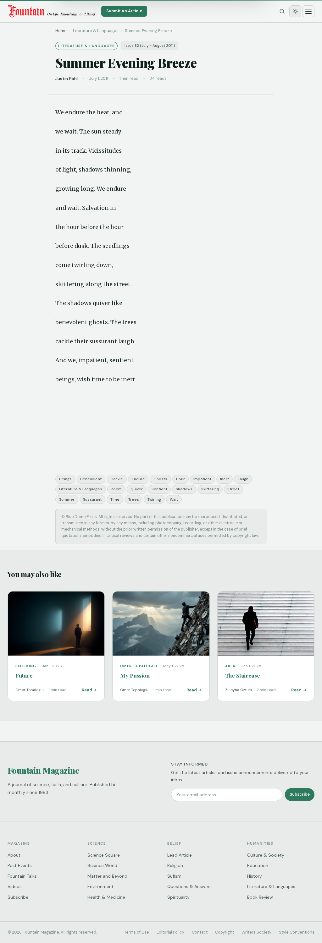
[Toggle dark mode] (295, 11)
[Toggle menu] (308, 11)
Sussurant (92, 499)
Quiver (136, 489)
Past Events (20, 865)
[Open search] (282, 11)
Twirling (154, 499)
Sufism (174, 876)
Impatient (202, 479)
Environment (100, 886)
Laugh (243, 479)
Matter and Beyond (107, 876)
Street (233, 489)
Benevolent (91, 479)
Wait (174, 499)
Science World (102, 865)
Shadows (184, 489)
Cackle (116, 479)
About (14, 855)
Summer (67, 499)
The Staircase (242, 675)
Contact (200, 932)
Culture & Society (265, 855)
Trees (133, 499)
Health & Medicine (106, 897)
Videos (15, 886)
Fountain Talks (22, 876)
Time (114, 499)
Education (257, 865)
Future (24, 675)
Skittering (210, 489)
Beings (65, 479)
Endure (138, 479)
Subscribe (300, 794)
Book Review (260, 897)
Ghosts (160, 479)
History (254, 876)
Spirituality (178, 897)
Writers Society (256, 932)
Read (87, 690)
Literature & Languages (80, 489)
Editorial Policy (170, 932)
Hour (180, 479)
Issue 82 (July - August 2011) (150, 45)
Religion (175, 865)
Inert (224, 479)
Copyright (224, 932)
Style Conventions (296, 932)
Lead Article (179, 855)
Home (61, 30)
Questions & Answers (189, 886)
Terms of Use (136, 932)
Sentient (159, 489)
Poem (116, 489)
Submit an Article (124, 11)
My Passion (134, 675)
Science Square (103, 855)
